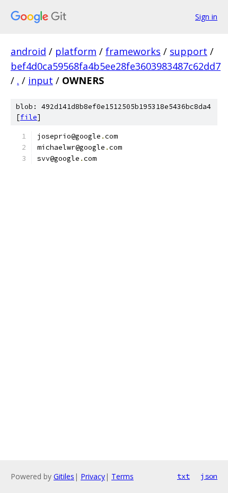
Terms (122, 476)
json (208, 476)
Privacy (93, 476)
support (188, 51)
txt (183, 476)
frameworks (133, 51)
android (28, 51)
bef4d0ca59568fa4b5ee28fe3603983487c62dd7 (116, 66)
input (40, 80)
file (28, 117)
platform (76, 51)
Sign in (206, 17)
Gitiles (64, 476)
